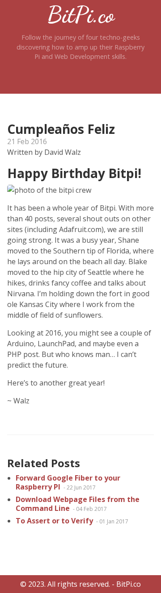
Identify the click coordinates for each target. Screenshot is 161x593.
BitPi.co (80, 14)
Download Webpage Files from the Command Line (78, 503)
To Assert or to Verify (55, 521)
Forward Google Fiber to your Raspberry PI (68, 482)
